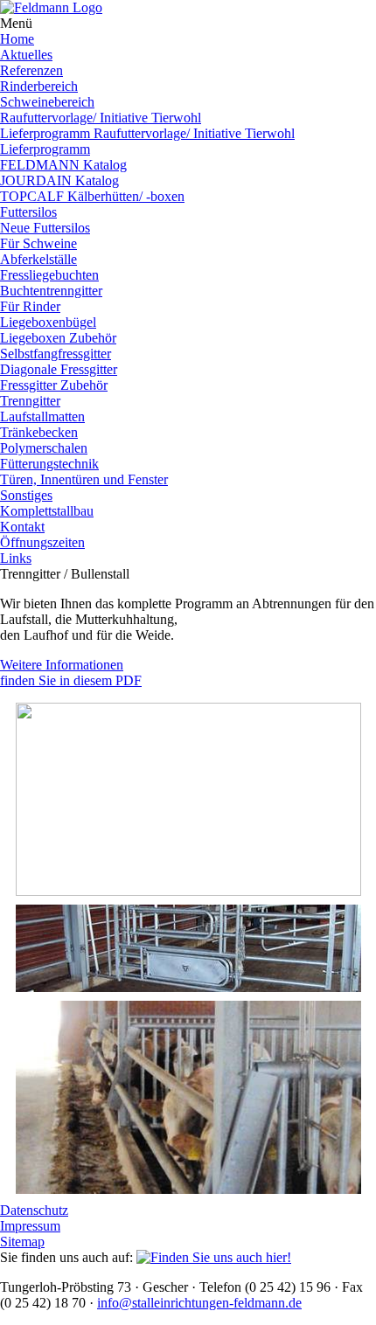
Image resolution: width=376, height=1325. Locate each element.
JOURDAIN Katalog (59, 180)
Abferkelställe (38, 259)
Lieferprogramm (45, 149)
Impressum (30, 1225)
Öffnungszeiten (42, 542)
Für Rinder (30, 306)
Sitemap (22, 1241)
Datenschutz (34, 1210)
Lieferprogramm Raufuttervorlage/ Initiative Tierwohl (147, 133)
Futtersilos (28, 212)
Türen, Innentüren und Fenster (84, 479)
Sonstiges (26, 495)
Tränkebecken (39, 432)
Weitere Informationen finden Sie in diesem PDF (71, 672)
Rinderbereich (39, 86)
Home (17, 38)
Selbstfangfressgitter (55, 353)
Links (15, 558)
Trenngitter (30, 400)
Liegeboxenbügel (48, 322)
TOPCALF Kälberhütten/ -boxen (92, 196)
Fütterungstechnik (49, 463)
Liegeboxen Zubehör (58, 337)
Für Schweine (38, 243)
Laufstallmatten (42, 416)
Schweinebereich (47, 101)
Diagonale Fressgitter (58, 369)
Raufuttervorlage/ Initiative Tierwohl (100, 117)
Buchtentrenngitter (51, 290)
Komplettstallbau (47, 510)
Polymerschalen (43, 448)
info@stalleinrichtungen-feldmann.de (199, 1302)
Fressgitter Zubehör (54, 385)
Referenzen (31, 70)
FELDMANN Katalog (63, 164)
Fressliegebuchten (49, 274)
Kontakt (22, 526)
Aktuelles (26, 54)
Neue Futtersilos (45, 227)
